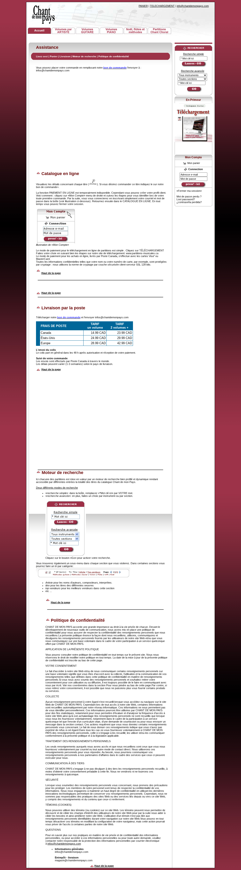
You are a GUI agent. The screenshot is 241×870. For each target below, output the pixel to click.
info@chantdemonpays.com (193, 5)
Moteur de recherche (84, 56)
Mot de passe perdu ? (189, 196)
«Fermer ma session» (189, 190)
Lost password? (186, 199)
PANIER (143, 5)
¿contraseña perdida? (189, 202)
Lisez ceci (42, 56)
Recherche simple (193, 54)
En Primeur (193, 100)
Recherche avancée (192, 70)
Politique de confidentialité (113, 56)
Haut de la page (51, 273)
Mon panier (193, 163)
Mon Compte (193, 157)
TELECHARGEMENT (162, 5)
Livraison (65, 56)
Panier (54, 56)
